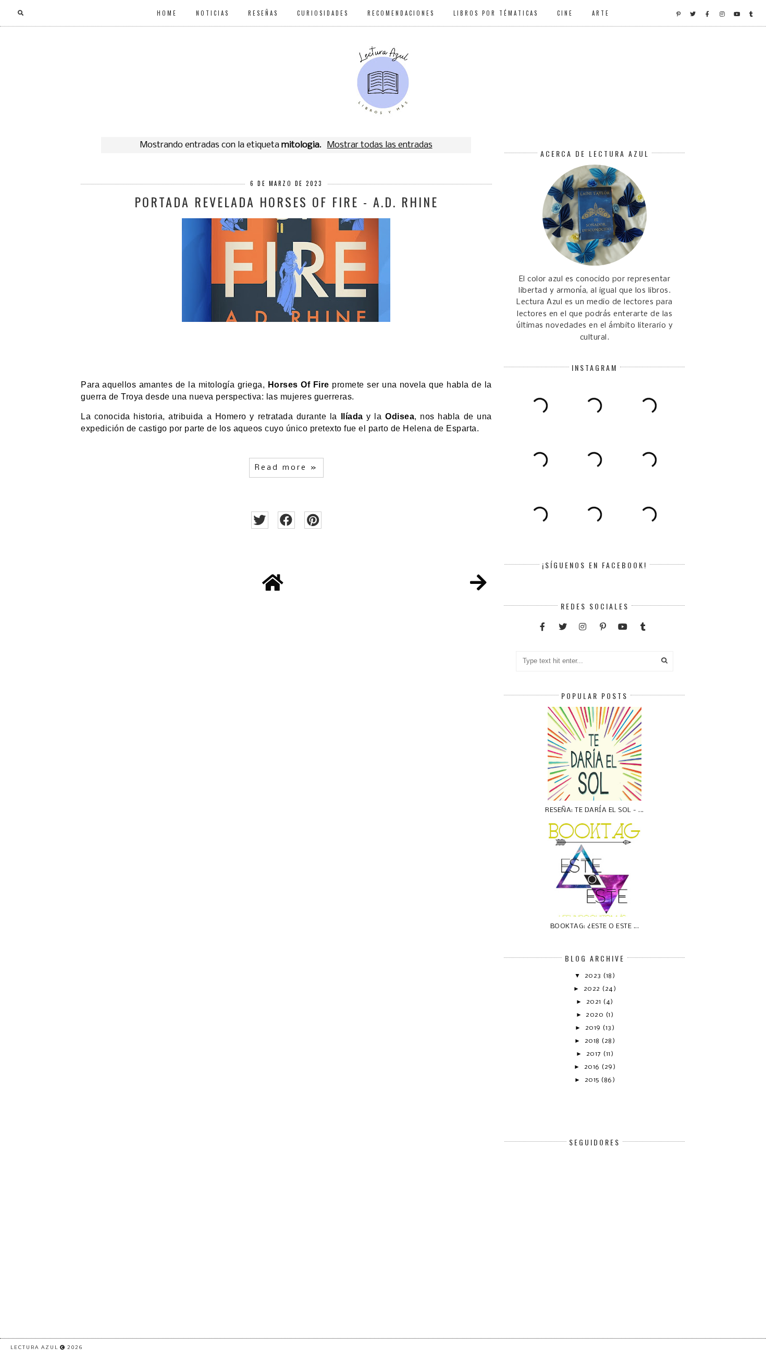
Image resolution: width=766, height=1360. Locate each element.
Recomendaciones (401, 13)
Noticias (212, 13)
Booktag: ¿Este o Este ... (594, 926)
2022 (593, 988)
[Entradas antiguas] (478, 584)
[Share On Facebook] (286, 520)
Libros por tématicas (495, 13)
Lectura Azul (34, 1347)
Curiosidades (323, 13)
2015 (593, 1080)
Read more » (286, 468)
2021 (594, 1002)
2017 (594, 1054)
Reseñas (263, 13)
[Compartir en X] (259, 520)
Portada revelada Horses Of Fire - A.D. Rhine (286, 201)
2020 (596, 1015)
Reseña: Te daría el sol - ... (594, 810)
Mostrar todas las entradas (379, 145)
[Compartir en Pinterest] (313, 520)
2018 (593, 1041)
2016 (593, 1067)
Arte (601, 13)
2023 (594, 975)
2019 (594, 1028)
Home (167, 13)
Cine (565, 13)
